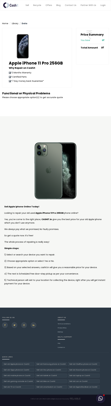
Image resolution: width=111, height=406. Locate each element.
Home (5, 23)
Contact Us (70, 5)
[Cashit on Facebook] (5, 325)
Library (15, 23)
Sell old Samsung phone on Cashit (51, 364)
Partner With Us (88, 5)
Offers (49, 5)
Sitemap (60, 332)
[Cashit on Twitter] (14, 325)
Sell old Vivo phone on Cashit (49, 370)
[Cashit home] (10, 5)
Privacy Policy (62, 328)
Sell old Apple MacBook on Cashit (83, 387)
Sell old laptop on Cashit (79, 375)
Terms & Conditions (64, 324)
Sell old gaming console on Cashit (18, 381)
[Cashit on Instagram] (24, 325)
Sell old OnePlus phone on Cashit (83, 364)
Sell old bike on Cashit (46, 381)
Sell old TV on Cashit (12, 387)
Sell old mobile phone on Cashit (17, 375)
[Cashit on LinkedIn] (33, 325)
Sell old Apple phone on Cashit (16, 364)
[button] (100, 398)
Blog (58, 5)
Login (103, 5)
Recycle (37, 5)
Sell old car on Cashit (78, 381)
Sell (27, 5)
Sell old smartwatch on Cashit (49, 387)
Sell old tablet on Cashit (47, 375)
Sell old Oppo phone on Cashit (16, 370)
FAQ (59, 343)
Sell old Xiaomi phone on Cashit (82, 370)
